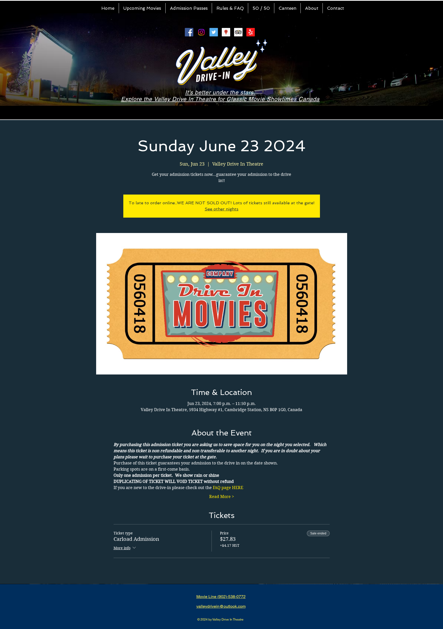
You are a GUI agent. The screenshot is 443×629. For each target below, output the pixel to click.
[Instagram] (201, 32)
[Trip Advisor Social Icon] (238, 32)
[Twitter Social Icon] (213, 32)
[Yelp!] (250, 32)
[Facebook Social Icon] (189, 32)
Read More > (221, 496)
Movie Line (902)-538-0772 (221, 596)
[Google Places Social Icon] (226, 32)
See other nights (221, 209)
